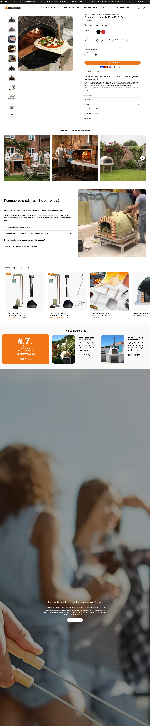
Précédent (18, 43)
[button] (45, 7)
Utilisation (87, 104)
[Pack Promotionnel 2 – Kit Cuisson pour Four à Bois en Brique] (67, 291)
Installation (88, 118)
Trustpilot (30, 354)
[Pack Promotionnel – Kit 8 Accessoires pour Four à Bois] (109, 291)
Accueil (86, 14)
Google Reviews (28, 350)
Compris (87, 100)
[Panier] (143, 7)
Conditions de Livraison (92, 113)
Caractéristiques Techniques (94, 109)
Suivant (147, 292)
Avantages (88, 95)
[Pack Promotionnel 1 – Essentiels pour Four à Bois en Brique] (24, 291)
